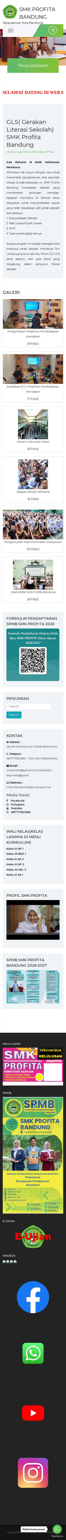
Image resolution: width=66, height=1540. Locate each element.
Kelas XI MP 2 (15, 864)
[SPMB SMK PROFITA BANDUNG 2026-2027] (33, 986)
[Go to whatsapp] (57, 1529)
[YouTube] (33, 1412)
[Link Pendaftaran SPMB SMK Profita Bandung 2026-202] (33, 654)
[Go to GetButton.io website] (57, 1536)
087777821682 (21, 812)
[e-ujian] (33, 1236)
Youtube (16, 808)
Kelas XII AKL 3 (16, 869)
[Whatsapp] (33, 1353)
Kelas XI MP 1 (15, 848)
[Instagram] (33, 1472)
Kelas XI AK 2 (15, 859)
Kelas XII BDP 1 (16, 853)
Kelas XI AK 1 (14, 874)
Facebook (18, 800)
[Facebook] (33, 1297)
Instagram (18, 804)
